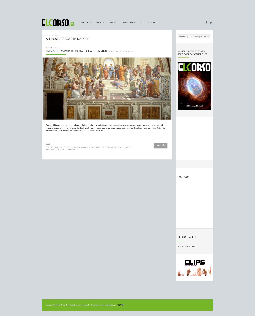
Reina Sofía (125, 147)
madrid (92, 147)
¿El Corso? (86, 23)
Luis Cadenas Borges (123, 51)
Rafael (116, 147)
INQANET (120, 305)
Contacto (153, 23)
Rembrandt (51, 150)
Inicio (48, 35)
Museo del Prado (104, 147)
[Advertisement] (127, 8)
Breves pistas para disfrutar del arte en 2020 (76, 51)
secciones (128, 23)
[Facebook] (206, 22)
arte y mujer (64, 147)
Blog (141, 23)
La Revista (114, 23)
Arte (48, 144)
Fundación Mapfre (79, 147)
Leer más (160, 145)
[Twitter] (211, 22)
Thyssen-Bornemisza (66, 150)
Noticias (100, 23)
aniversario (51, 147)
